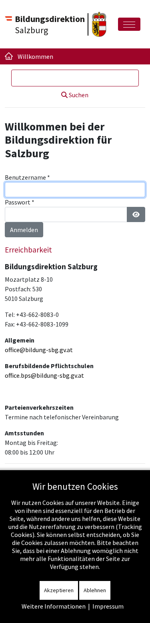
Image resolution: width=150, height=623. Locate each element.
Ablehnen (95, 590)
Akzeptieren (59, 590)
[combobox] (75, 78)
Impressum (108, 606)
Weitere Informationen (54, 606)
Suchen (78, 95)
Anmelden (24, 230)
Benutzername (27, 177)
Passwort (19, 202)
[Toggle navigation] (129, 24)
